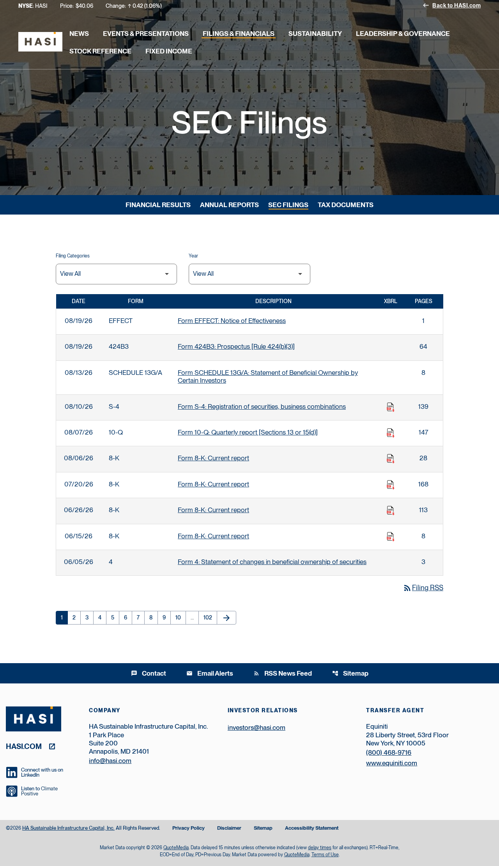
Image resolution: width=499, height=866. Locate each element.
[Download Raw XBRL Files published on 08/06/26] (390, 458)
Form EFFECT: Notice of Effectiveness (232, 321)
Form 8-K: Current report (213, 458)
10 (180, 617)
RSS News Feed (282, 673)
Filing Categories (73, 256)
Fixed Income (168, 51)
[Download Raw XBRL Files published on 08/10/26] (390, 407)
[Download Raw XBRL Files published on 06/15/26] (390, 536)
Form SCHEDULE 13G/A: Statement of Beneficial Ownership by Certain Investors (268, 376)
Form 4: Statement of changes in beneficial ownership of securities (272, 562)
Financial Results (158, 205)
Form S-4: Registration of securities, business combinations (262, 406)
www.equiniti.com (391, 763)
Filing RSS (423, 588)
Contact (148, 673)
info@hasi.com (110, 761)
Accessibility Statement (311, 828)
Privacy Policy (188, 828)
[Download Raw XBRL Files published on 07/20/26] (390, 485)
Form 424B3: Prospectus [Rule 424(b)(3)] (236, 346)
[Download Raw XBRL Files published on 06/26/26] (390, 510)
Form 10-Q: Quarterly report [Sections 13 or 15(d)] (248, 432)
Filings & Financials (238, 33)
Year (193, 256)
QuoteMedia (176, 847)
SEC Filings (288, 205)
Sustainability (315, 33)
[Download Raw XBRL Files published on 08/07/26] (390, 433)
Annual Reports (229, 205)
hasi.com (24, 746)
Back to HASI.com (452, 5)
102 (209, 617)
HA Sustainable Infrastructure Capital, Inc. (68, 828)
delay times (319, 847)
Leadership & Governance (403, 33)
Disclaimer (229, 828)
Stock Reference (100, 51)
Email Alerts (209, 673)
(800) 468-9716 (388, 752)
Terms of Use (325, 854)
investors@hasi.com (256, 727)
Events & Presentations (146, 33)
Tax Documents (345, 205)
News (79, 33)
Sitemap (350, 673)
